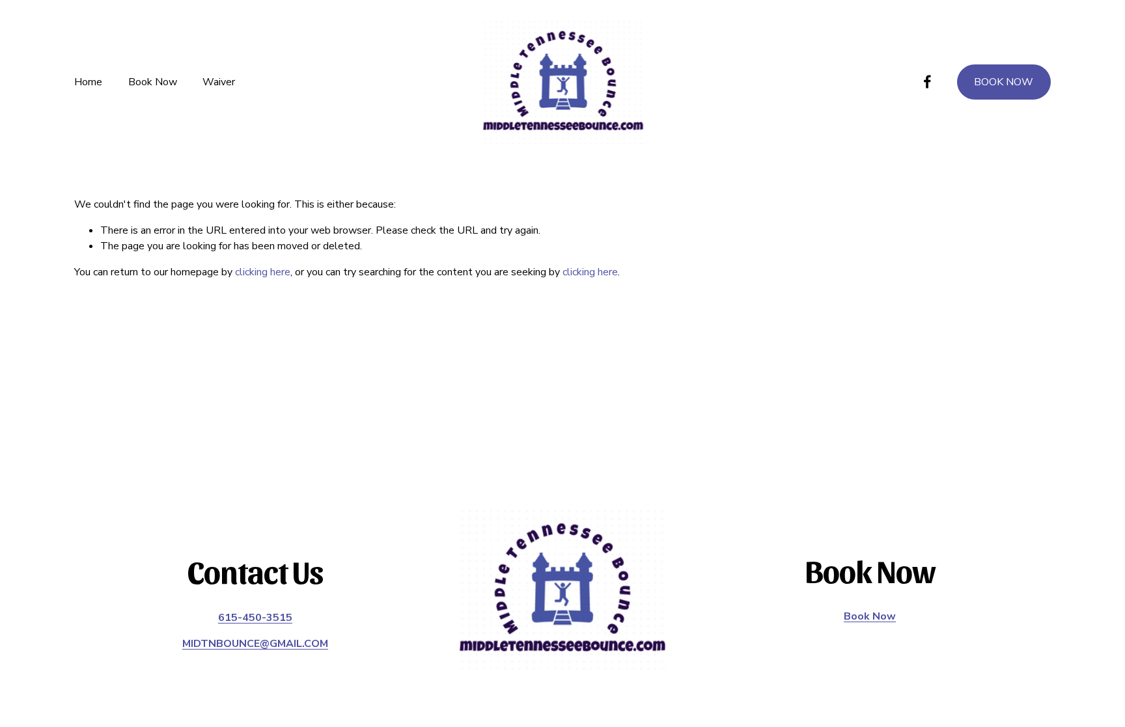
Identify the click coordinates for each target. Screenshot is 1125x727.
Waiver (218, 82)
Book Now (152, 82)
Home (88, 82)
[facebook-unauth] (927, 82)
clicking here (262, 272)
